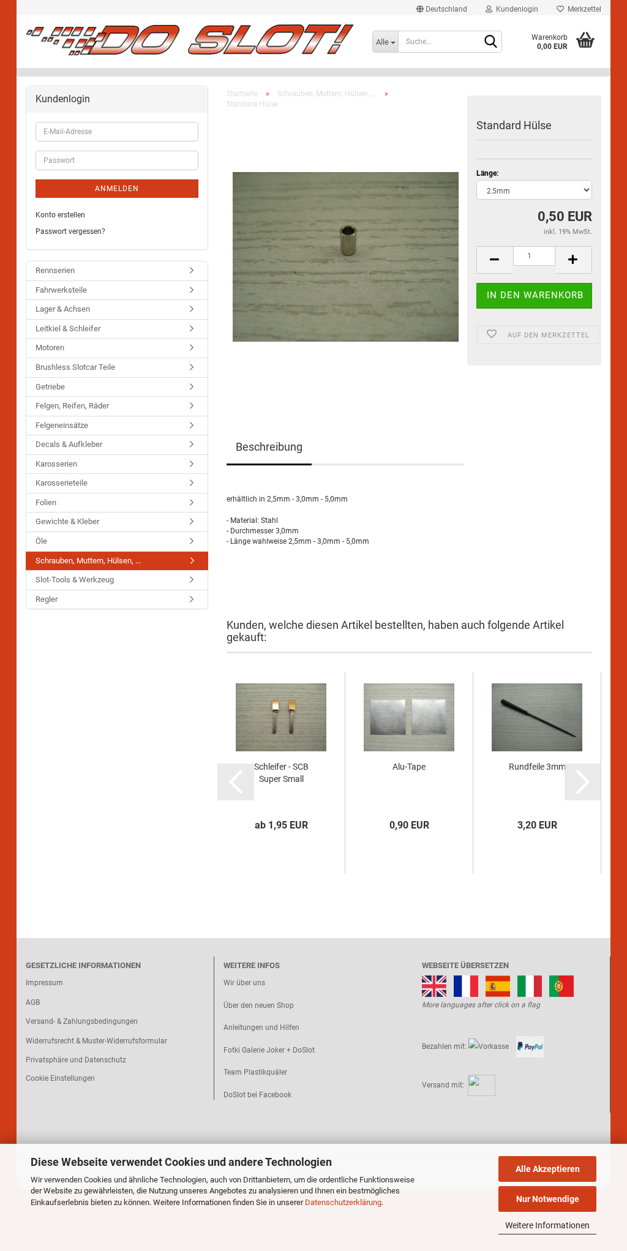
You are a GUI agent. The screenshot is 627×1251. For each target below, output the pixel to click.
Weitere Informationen (547, 1225)
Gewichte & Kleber (67, 521)
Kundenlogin (515, 9)
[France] (466, 985)
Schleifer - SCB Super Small (281, 773)
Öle (41, 541)
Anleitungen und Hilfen (261, 1027)
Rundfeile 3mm (537, 767)
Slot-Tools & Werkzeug (75, 579)
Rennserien (55, 270)
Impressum (44, 983)
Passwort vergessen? (70, 231)
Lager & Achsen (63, 309)
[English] (434, 985)
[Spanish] (498, 985)
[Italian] (529, 985)
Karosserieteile (62, 482)
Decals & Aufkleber (69, 444)
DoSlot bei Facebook (257, 1095)
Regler (47, 599)
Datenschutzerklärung (343, 1202)
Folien (46, 502)
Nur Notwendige (547, 1199)
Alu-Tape (409, 767)
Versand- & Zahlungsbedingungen (82, 1021)
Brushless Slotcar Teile (75, 367)
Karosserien (56, 463)
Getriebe (50, 386)
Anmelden (117, 188)
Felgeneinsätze (62, 425)
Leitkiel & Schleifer (68, 328)
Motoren (50, 347)
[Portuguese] (561, 985)
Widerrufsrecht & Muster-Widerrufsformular (96, 1041)
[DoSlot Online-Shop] (190, 39)
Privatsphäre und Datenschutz (76, 1060)
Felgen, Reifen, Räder (72, 405)
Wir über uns (244, 983)
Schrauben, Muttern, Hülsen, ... (88, 560)
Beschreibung (269, 446)
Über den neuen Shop (258, 1005)
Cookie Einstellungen (60, 1078)
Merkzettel (582, 9)
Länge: (487, 173)
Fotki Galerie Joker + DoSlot (269, 1050)
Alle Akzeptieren (548, 1169)
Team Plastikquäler (255, 1072)
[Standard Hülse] (346, 256)
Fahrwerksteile (61, 290)
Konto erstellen (60, 215)
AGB (33, 1002)
